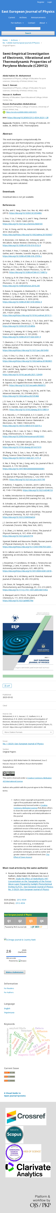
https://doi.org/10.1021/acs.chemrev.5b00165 (23, 224)
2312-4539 (21, 899)
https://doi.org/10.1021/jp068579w (18, 600)
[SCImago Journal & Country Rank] (20, 939)
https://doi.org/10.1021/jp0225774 (18, 536)
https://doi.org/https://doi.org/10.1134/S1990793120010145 (28, 546)
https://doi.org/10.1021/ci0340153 (38, 490)
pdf (8, 686)
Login (49, 2)
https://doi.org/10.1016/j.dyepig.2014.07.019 (22, 447)
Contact (31, 23)
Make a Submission (14, 972)
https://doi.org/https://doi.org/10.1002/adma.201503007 (27, 234)
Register (40, 2)
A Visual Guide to (15, 1094)
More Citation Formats (13, 732)
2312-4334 (20, 903)
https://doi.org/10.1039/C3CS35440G (25, 213)
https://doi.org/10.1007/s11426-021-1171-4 (22, 458)
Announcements (38, 17)
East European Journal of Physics (28, 11)
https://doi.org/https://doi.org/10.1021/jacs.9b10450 (26, 350)
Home (5, 40)
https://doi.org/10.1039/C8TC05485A (19, 326)
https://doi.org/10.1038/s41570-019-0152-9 (22, 245)
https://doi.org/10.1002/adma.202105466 (21, 396)
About (43, 23)
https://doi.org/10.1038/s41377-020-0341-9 (22, 337)
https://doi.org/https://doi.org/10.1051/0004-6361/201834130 (28, 571)
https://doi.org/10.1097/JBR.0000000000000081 (24, 468)
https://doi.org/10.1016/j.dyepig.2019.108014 (29, 409)
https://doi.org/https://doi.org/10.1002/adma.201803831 (27, 361)
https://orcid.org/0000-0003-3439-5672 (21, 112)
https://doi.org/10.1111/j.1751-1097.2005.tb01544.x (25, 589)
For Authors (16, 23)
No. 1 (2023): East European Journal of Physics (21, 43)
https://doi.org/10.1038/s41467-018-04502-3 (22, 302)
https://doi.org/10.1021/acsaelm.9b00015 (27, 385)
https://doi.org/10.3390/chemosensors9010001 (23, 436)
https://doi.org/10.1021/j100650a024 (19, 517)
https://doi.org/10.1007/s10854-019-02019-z (22, 425)
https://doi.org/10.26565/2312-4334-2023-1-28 (27, 117)
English (7, 1008)
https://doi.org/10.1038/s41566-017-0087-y (28, 272)
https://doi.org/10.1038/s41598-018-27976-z (22, 256)
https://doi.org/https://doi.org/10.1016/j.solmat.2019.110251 (28, 315)
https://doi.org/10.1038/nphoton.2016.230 (21, 285)
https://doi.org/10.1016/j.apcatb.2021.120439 (22, 374)
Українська (9, 1012)
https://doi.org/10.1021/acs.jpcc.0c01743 (27, 479)
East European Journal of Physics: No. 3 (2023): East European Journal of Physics (30, 888)
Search (28, 33)
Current (11, 17)
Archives (23, 17)
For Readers (9, 988)
